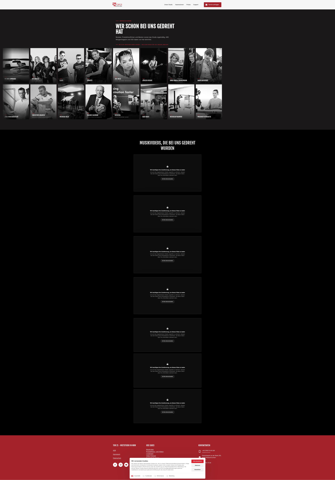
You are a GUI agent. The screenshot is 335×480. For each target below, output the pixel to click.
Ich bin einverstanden (167, 179)
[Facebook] (115, 465)
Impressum (116, 454)
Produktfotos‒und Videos (154, 452)
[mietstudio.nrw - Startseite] (117, 4)
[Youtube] (126, 465)
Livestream (149, 454)
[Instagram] (121, 465)
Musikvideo (150, 449)
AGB (114, 450)
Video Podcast (151, 456)
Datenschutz (117, 458)
